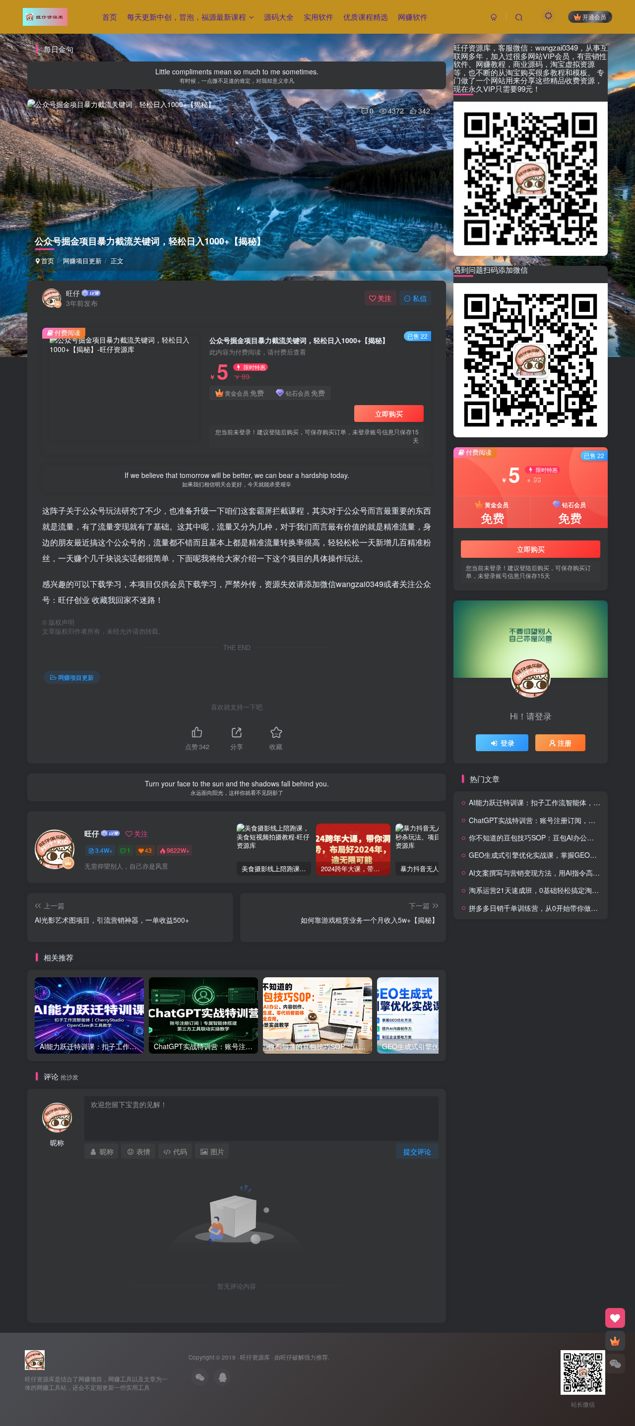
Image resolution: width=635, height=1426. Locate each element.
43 (148, 850)
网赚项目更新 (82, 260)
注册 (565, 743)
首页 (109, 16)
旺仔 (73, 293)
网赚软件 (413, 16)
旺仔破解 (292, 1357)
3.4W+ (104, 850)
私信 (420, 298)
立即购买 (389, 413)
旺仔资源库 (255, 1357)
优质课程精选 (365, 16)
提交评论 (417, 1151)
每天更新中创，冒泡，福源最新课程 (186, 16)
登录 (507, 743)
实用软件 (318, 16)
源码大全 (279, 16)
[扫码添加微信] (615, 1363)
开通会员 (594, 16)
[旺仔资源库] (35, 1359)
